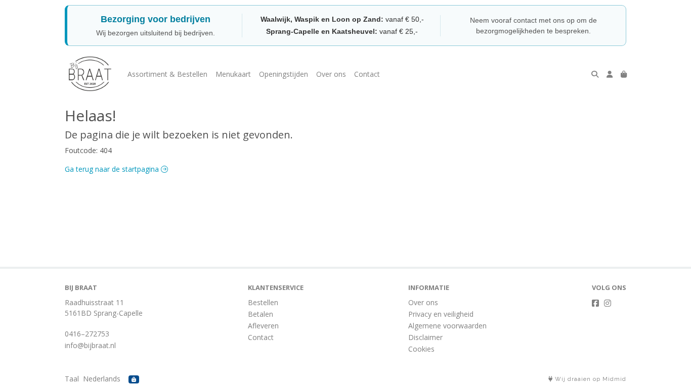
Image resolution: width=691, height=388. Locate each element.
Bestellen (263, 302)
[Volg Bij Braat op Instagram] (607, 303)
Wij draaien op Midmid (589, 379)
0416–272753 (87, 333)
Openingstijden (283, 74)
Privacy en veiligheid (440, 314)
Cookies (421, 349)
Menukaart (233, 74)
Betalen (260, 314)
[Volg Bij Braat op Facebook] (595, 303)
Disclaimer (425, 337)
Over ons (331, 74)
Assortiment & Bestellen (167, 74)
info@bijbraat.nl (90, 345)
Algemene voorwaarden (447, 325)
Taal (72, 378)
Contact (367, 74)
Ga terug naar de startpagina (113, 169)
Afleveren (263, 325)
